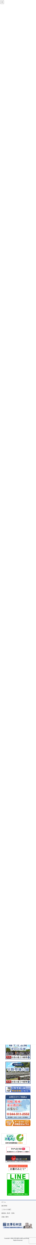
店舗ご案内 (5, 1217)
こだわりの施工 (6, 1209)
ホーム (4, 1202)
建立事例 (4, 1206)
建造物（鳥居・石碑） (9, 1213)
